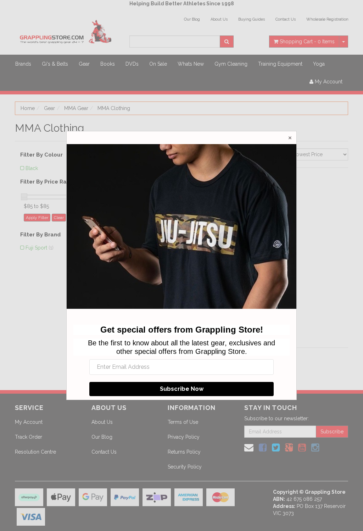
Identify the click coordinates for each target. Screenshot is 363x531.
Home (28, 108)
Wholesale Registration (327, 19)
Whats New (191, 64)
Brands (23, 64)
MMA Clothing (113, 108)
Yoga (319, 64)
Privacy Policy (184, 437)
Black (32, 168)
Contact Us (285, 19)
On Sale (158, 64)
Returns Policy (184, 452)
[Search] (227, 41)
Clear (59, 217)
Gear (84, 64)
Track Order (28, 437)
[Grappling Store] (67, 30)
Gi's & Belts (55, 64)
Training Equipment (280, 64)
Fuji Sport (40, 248)
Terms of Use (183, 422)
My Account (29, 422)
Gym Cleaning (230, 64)
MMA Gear (76, 108)
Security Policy (185, 467)
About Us (219, 19)
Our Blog (192, 19)
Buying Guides (251, 19)
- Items (307, 41)
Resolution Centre (35, 452)
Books (107, 64)
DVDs (132, 64)
